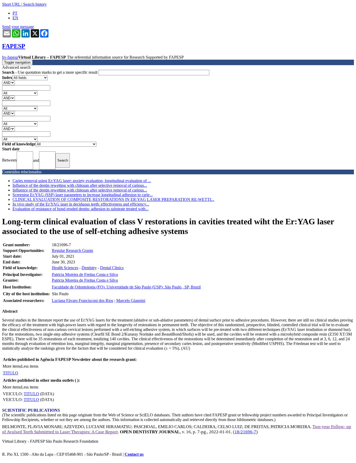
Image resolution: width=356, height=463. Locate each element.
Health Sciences (65, 268)
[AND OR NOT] (8, 82)
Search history (35, 4)
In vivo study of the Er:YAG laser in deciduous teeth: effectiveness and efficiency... (81, 204)
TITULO (10, 373)
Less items (29, 366)
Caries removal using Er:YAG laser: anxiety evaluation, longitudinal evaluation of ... (82, 180)
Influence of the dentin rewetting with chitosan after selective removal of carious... (80, 185)
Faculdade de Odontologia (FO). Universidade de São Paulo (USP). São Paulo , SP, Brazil (126, 287)
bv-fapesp (10, 57)
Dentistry (89, 268)
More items (12, 366)
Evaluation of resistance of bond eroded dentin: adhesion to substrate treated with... (81, 209)
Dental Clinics (112, 268)
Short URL (11, 4)
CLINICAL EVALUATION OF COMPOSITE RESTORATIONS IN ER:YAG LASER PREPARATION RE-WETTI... (113, 199)
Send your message (18, 26)
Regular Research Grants (72, 250)
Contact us (134, 454)
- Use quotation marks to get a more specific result (50, 72)
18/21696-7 (245, 431)
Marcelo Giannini (130, 300)
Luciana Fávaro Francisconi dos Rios (82, 300)
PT (15, 13)
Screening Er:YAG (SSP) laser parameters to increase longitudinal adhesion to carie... (83, 195)
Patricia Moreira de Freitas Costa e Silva (85, 274)
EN (15, 18)
